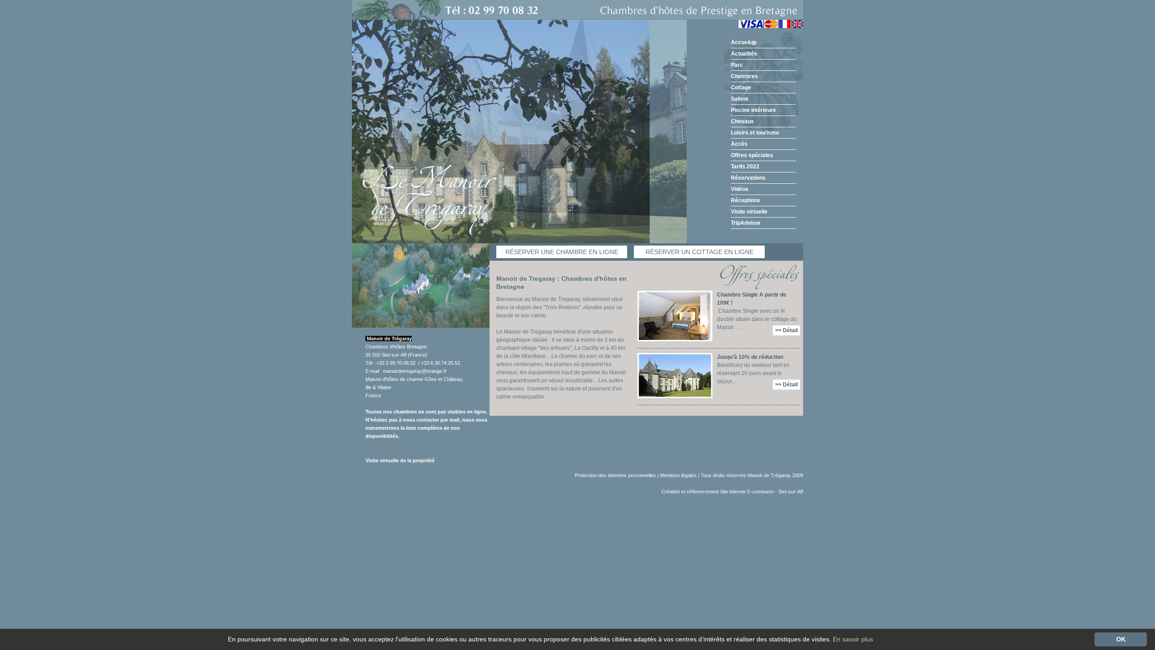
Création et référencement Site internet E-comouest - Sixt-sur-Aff (732, 491)
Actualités (744, 54)
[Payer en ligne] (758, 26)
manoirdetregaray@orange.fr (415, 371)
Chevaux (742, 121)
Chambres (744, 76)
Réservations (748, 178)
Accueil (740, 42)
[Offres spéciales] (757, 277)
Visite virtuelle (749, 212)
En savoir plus (853, 639)
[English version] (797, 26)
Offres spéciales (752, 155)
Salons (739, 99)
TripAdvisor (746, 223)
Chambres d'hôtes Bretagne (396, 346)
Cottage (741, 87)
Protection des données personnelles (615, 475)
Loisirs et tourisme (755, 133)
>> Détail (786, 330)
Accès (739, 144)
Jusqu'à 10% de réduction (750, 357)
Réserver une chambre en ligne (561, 251)
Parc (737, 65)
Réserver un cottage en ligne (699, 251)
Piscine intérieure (753, 110)
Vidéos (739, 189)
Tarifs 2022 (745, 166)
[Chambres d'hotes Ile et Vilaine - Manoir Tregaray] (577, 10)
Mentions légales (678, 475)
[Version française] (784, 26)
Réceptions (745, 200)
